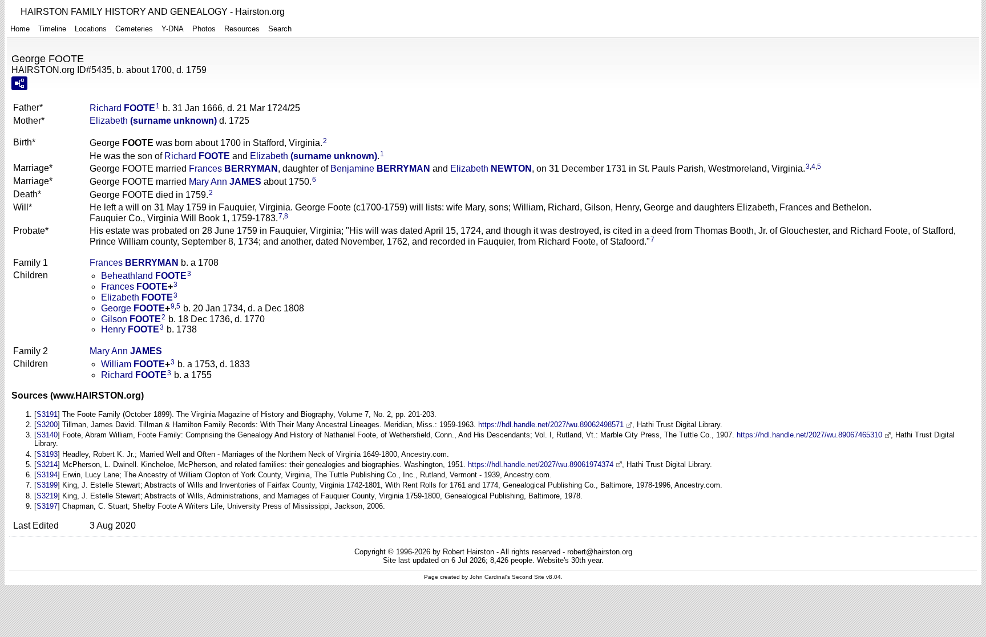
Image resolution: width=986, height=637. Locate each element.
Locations (91, 29)
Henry (130, 329)
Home (20, 29)
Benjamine (380, 168)
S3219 (47, 496)
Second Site (528, 577)
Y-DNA (172, 29)
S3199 (47, 485)
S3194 (47, 474)
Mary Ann (225, 181)
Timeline (52, 29)
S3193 (47, 454)
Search (280, 29)
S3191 (47, 414)
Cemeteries (134, 29)
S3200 (47, 424)
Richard (122, 108)
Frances (233, 168)
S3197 (47, 506)
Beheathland (144, 276)
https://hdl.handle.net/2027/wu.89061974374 (540, 464)
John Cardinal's (490, 577)
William (133, 364)
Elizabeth (153, 120)
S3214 (47, 464)
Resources (242, 29)
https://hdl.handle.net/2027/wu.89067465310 (809, 435)
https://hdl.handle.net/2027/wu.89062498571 (551, 424)
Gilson (131, 318)
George (133, 308)
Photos (204, 29)
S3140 (47, 435)
